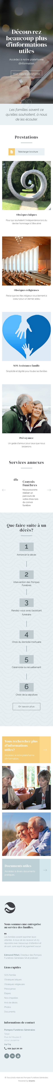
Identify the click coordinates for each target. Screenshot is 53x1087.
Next (49, 490)
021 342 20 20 (14, 1048)
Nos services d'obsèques (26, 70)
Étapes (7, 993)
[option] (26, 490)
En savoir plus (26, 706)
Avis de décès (10, 1002)
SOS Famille (10, 975)
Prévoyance (10, 989)
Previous (4, 490)
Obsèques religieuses (14, 984)
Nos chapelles (11, 998)
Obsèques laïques (12, 979)
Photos (7, 1007)
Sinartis (32, 1081)
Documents (9, 1011)
